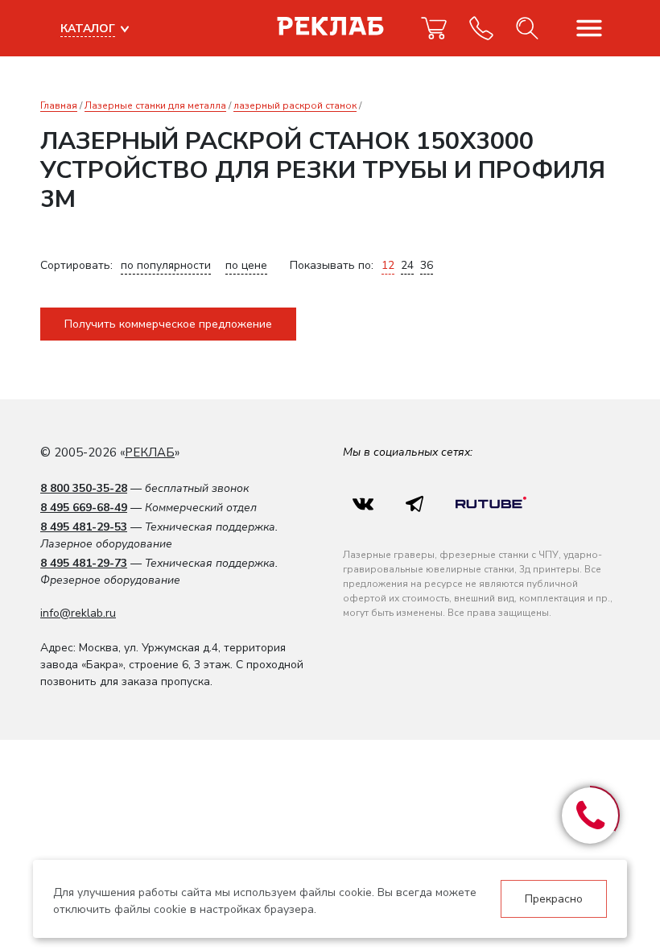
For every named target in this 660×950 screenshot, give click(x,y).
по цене (246, 265)
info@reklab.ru (78, 613)
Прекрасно (554, 899)
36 (426, 265)
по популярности (166, 265)
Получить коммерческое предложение (168, 324)
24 (407, 265)
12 (388, 265)
